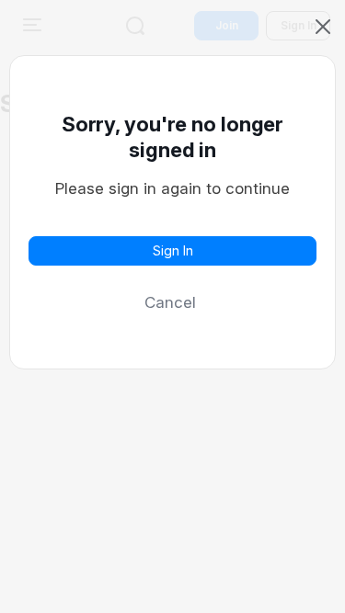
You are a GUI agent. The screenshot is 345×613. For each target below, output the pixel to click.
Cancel (170, 302)
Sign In (173, 250)
